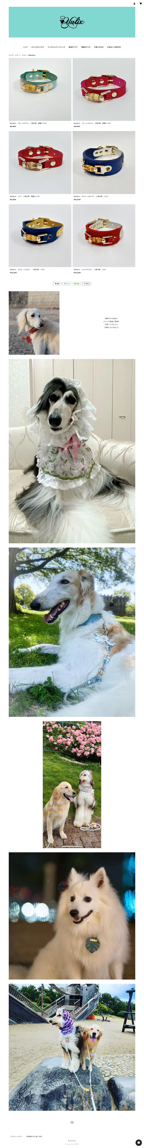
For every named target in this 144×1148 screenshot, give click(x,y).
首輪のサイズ (86, 47)
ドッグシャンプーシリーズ (56, 47)
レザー (17, 55)
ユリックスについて (37, 47)
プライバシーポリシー (16, 1136)
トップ (25, 47)
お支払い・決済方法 (114, 47)
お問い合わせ (99, 47)
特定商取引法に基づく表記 (34, 1136)
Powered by (69, 1144)
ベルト (24, 55)
